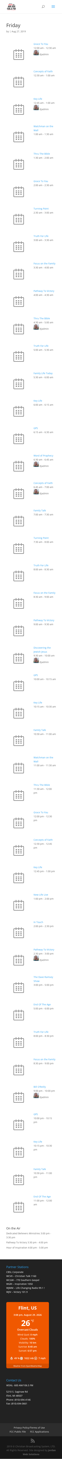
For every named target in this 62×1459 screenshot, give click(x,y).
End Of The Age (42, 1004)
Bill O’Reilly (40, 1086)
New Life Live (41, 894)
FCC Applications (39, 1431)
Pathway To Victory (44, 291)
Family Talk (40, 510)
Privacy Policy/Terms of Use (29, 1427)
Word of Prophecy (43, 455)
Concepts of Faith (43, 71)
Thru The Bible (42, 153)
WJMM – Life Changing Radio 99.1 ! (25, 1287)
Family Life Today (43, 373)
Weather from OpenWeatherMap (27, 1366)
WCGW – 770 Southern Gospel (22, 1280)
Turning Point (41, 208)
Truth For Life (41, 236)
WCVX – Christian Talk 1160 (21, 1276)
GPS (36, 428)
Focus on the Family (44, 263)
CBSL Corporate (14, 1272)
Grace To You (41, 44)
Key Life (38, 98)
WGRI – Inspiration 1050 (19, 1283)
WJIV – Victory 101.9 (17, 1292)
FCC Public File (18, 1431)
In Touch (38, 922)
